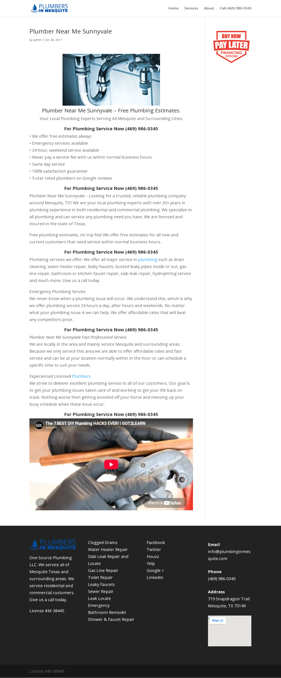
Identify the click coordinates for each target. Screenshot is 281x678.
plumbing (147, 259)
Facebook (156, 542)
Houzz (153, 556)
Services (191, 8)
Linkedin (155, 577)
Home (173, 8)
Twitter (154, 549)
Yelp (151, 563)
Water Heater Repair (108, 549)
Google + (155, 570)
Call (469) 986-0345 (236, 8)
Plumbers (81, 376)
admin (37, 40)
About (209, 8)
